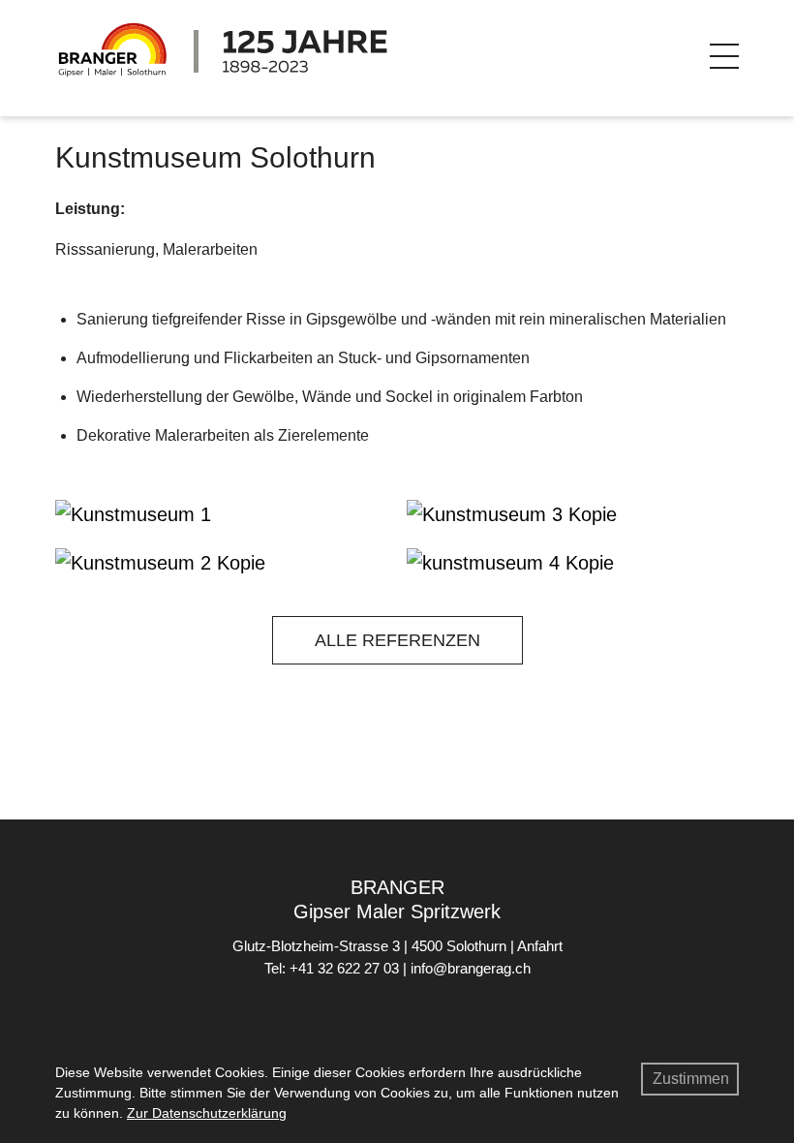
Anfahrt (540, 946)
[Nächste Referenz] (724, 645)
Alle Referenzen (397, 640)
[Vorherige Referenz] (70, 645)
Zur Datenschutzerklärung (207, 1113)
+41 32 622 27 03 (344, 968)
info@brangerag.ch (471, 968)
